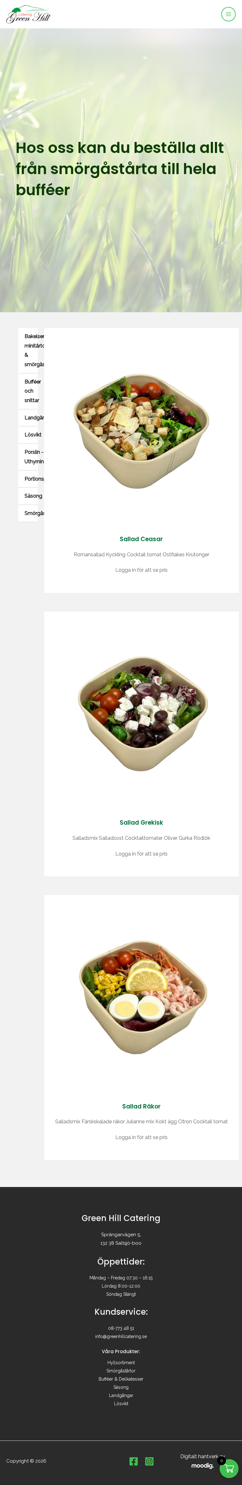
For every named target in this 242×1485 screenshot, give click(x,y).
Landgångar (39, 418)
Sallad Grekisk (141, 822)
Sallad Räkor (141, 1106)
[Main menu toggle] (228, 14)
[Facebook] (133, 1461)
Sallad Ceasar (141, 539)
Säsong (33, 496)
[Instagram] (149, 1461)
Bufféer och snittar (33, 391)
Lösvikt (33, 435)
